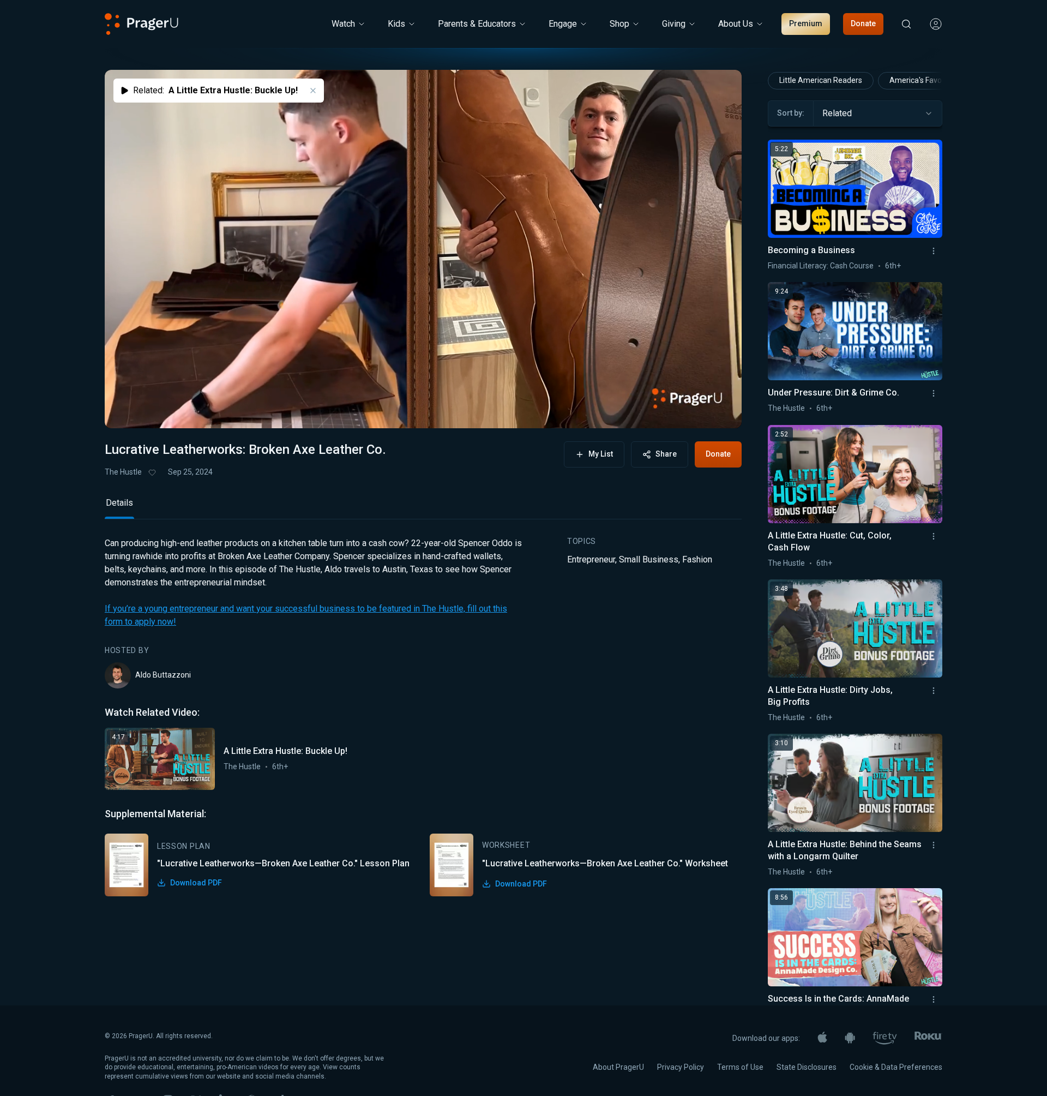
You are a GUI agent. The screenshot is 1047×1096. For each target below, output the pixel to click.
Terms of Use (740, 1067)
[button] (126, 409)
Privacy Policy (680, 1067)
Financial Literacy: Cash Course (821, 265)
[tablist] (423, 507)
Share (666, 454)
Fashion (697, 559)
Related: (215, 90)
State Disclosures (807, 1067)
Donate (863, 23)
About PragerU (618, 1067)
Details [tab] (119, 503)
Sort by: (790, 113)
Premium (805, 23)
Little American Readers (820, 80)
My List (600, 454)
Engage (563, 24)
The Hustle (123, 472)
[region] (423, 249)
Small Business (648, 559)
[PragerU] (141, 24)
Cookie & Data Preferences (896, 1067)
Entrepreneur (591, 559)
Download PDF (196, 882)
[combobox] (877, 113)
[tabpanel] (423, 716)
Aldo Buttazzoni (163, 674)
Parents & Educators (477, 24)
